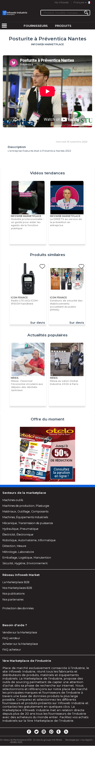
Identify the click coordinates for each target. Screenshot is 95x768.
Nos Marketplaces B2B (17, 588)
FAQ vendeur (11, 638)
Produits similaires (47, 254)
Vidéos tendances (47, 173)
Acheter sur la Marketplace (20, 643)
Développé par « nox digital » (79, 740)
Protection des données (18, 608)
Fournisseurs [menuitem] (36, 25)
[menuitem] (4, 26)
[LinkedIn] (43, 731)
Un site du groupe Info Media (47, 740)
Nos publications (13, 593)
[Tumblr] (58, 731)
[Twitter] (36, 731)
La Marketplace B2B (15, 582)
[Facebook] (29, 731)
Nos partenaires (12, 599)
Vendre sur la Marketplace (19, 632)
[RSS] (66, 731)
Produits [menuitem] (63, 25)
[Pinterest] (51, 731)
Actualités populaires (47, 335)
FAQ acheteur (11, 649)
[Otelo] (47, 454)
